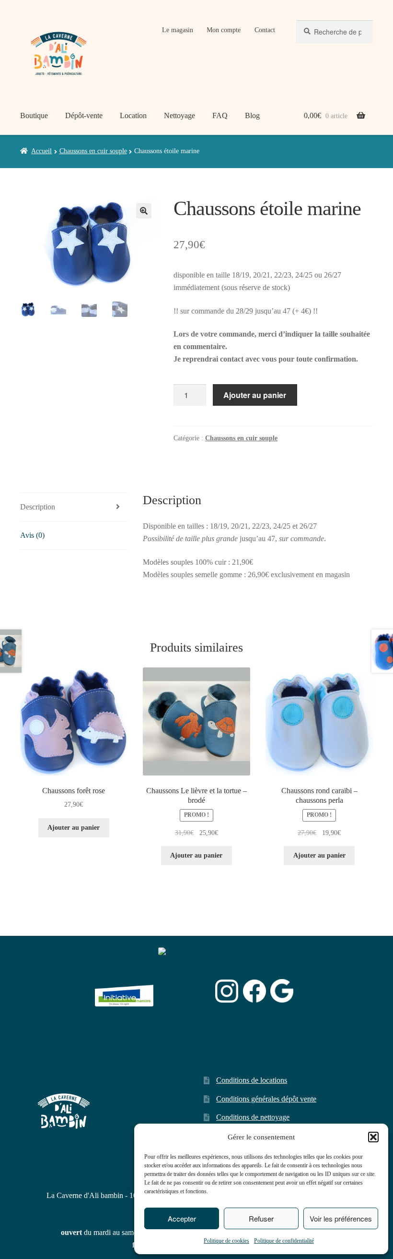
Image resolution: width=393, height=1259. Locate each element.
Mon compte (224, 30)
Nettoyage (179, 115)
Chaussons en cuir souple (93, 151)
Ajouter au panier (254, 394)
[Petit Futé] (184, 991)
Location (133, 115)
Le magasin (177, 30)
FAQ (220, 115)
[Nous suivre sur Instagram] (226, 991)
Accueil (41, 151)
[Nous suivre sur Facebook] (254, 991)
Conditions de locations (251, 1080)
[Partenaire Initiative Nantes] (124, 990)
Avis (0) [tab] (32, 535)
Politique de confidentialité (284, 1240)
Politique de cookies (226, 1240)
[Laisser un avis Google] (281, 991)
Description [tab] (37, 507)
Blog (252, 115)
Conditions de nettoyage (252, 1117)
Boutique (34, 115)
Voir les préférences (341, 1218)
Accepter (182, 1218)
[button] (373, 1137)
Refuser (261, 1218)
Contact (264, 30)
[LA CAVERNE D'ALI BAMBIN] (182, 1016)
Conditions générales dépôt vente (266, 1099)
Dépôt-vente (84, 115)
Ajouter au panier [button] (73, 827)
